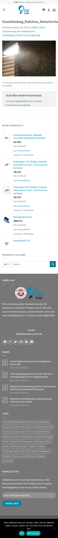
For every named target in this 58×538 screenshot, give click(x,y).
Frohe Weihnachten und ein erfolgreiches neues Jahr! (30, 363)
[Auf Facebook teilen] (10, 342)
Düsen (6, 427)
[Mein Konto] (48, 9)
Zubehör (41, 456)
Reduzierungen (26, 441)
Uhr (22, 451)
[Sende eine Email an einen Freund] (21, 342)
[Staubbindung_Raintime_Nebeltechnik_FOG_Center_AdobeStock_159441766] (29, 58)
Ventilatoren (45, 451)
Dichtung (30, 422)
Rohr (49, 441)
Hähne (17, 436)
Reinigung (40, 441)
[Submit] (53, 264)
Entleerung (19, 431)
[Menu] (4, 9)
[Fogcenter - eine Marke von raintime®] (24, 9)
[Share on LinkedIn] (31, 342)
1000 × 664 (37, 27)
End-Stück (48, 427)
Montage (48, 436)
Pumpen (14, 441)
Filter (29, 431)
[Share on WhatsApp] (5, 342)
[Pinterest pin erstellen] (26, 342)
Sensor (6, 446)
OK (21, 533)
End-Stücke (8, 431)
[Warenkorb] (54, 9)
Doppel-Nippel (43, 422)
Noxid (5, 441)
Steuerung (21, 446)
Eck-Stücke (26, 427)
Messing (38, 436)
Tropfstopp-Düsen (11, 451)
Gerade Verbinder (41, 431)
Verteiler (6, 456)
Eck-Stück (15, 427)
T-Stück (31, 446)
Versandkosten (23, 150)
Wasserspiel (18, 456)
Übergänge (7, 461)
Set (12, 446)
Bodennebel (19, 422)
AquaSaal (7, 422)
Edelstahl (38, 427)
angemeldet (22, 101)
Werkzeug (30, 456)
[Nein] (54, 529)
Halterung (7, 436)
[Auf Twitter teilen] (15, 342)
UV (28, 451)
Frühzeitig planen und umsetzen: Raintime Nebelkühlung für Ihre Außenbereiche (31, 375)
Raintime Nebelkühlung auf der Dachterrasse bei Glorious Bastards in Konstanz (33, 388)
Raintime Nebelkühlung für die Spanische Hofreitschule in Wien (30, 400)
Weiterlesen (33, 533)
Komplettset (27, 436)
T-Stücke (40, 446)
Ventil (34, 451)
